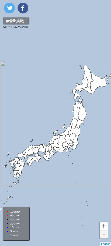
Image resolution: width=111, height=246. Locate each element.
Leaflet (105, 243)
